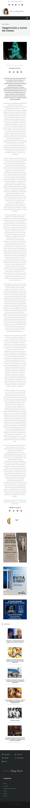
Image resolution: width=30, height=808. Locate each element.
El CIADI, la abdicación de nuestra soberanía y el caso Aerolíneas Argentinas (15, 681)
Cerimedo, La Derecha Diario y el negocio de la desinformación (15, 641)
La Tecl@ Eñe (17, 507)
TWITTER (19, 754)
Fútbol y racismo (15, 720)
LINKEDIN (6, 758)
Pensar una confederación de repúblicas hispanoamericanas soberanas (15, 661)
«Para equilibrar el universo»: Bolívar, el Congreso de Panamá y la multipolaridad (15, 701)
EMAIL (5, 761)
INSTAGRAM (19, 758)
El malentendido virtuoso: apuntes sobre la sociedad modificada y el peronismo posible (15, 739)
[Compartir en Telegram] (17, 72)
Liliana (17, 11)
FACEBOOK (7, 754)
